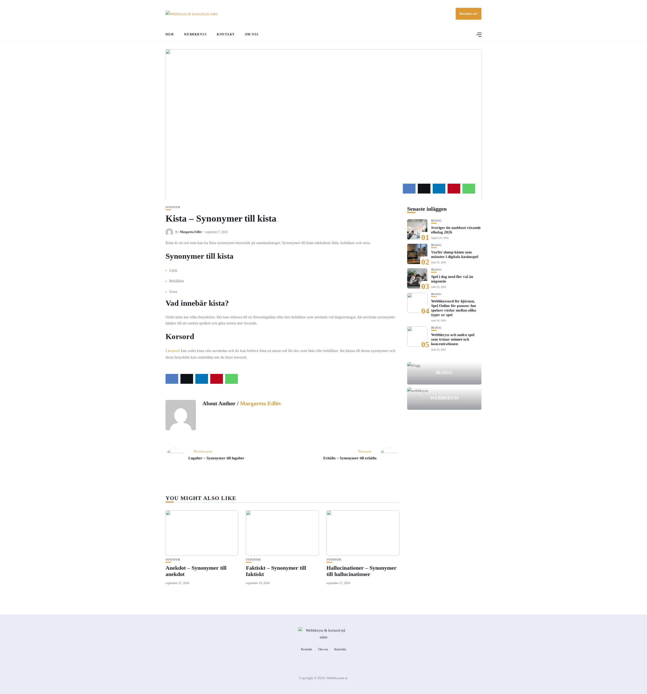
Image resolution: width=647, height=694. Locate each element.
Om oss (252, 34)
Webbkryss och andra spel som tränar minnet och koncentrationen (452, 339)
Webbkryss (195, 34)
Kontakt (226, 34)
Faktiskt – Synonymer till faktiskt (276, 571)
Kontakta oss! (468, 13)
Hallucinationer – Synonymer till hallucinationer (362, 571)
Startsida (340, 649)
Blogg (436, 220)
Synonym (173, 207)
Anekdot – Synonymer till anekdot (196, 571)
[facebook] (409, 189)
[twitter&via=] (424, 189)
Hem (170, 34)
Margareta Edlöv (191, 232)
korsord (174, 351)
